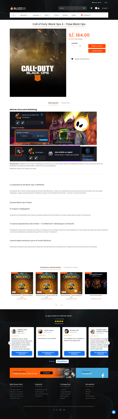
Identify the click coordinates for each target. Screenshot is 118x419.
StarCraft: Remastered (96, 295)
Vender (88, 394)
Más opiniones (62, 361)
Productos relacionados (50, 267)
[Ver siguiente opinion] (108, 343)
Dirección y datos (90, 398)
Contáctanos (38, 396)
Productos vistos (71, 267)
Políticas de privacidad (16, 394)
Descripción (53, 103)
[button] (106, 2)
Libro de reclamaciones (41, 394)
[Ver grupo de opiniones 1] (49, 361)
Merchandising (64, 396)
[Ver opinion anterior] (10, 343)
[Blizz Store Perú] (18, 10)
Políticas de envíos (15, 398)
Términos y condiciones (16, 392)
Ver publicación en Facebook (22, 353)
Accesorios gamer (65, 394)
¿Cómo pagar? (39, 392)
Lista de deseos (90, 396)
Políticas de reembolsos (16, 396)
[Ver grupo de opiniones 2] (52, 361)
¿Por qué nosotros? (15, 389)
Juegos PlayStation (65, 392)
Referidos (88, 392)
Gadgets (62, 398)
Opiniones (65, 103)
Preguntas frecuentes (41, 389)
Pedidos (88, 389)
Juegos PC (63, 389)
